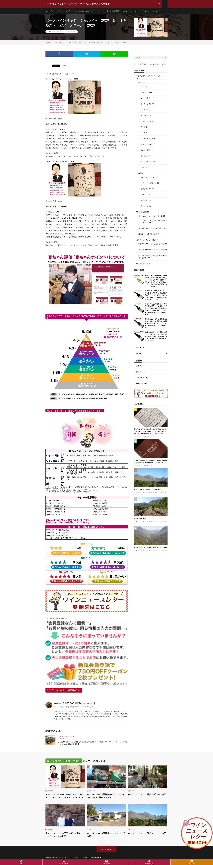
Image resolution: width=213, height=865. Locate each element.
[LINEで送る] (114, 54)
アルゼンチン (145, 92)
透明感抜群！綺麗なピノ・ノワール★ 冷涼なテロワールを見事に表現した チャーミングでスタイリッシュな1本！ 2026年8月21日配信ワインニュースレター (156, 295)
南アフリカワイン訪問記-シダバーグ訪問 (147, 794)
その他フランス (146, 121)
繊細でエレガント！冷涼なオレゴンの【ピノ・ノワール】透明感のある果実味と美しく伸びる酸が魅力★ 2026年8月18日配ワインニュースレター (156, 336)
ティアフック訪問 (140, 518)
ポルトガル (144, 156)
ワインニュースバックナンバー (154, 11)
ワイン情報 (140, 212)
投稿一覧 (89, 703)
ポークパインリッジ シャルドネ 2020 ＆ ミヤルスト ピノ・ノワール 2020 (65, 796)
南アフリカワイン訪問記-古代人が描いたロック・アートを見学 (64, 834)
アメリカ (144, 86)
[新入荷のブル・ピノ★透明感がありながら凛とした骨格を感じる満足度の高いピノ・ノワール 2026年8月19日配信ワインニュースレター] (139, 323)
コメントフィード (142, 377)
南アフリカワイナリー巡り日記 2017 (151, 244)
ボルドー (144, 150)
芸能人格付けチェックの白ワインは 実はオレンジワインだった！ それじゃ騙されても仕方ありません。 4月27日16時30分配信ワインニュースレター (151, 431)
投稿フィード (141, 372)
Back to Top (106, 849)
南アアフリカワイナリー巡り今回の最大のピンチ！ (150, 547)
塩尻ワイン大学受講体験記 (147, 234)
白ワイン (144, 200)
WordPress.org (141, 383)
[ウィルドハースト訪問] (50, 740)
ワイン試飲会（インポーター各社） (150, 228)
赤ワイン (144, 206)
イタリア (144, 98)
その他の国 (144, 115)
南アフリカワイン (147, 161)
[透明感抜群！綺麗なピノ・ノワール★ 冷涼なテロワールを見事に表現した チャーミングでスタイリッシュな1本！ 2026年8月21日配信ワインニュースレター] (139, 295)
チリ (142, 127)
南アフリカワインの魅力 (131, 11)
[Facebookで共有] (59, 54)
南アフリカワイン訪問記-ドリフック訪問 (147, 489)
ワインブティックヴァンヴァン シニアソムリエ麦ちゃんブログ (80, 857)
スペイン (144, 110)
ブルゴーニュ (145, 144)
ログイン (139, 366)
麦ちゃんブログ (141, 263)
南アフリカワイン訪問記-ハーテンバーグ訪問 (106, 834)
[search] (166, 57)
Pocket (63, 65)
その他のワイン (146, 189)
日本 (142, 167)
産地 (140, 82)
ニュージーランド (147, 138)
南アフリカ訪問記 (113, 11)
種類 (140, 173)
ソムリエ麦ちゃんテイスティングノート (89, 11)
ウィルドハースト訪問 (65, 736)
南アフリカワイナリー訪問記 (66, 31)
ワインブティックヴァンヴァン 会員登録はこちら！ (63, 690)
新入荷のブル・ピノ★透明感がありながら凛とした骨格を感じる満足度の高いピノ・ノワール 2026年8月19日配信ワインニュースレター (156, 323)
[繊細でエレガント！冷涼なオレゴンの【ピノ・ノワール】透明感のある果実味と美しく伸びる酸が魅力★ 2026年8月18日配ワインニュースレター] (139, 336)
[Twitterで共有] (87, 54)
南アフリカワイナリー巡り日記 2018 (151, 250)
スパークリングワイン (148, 183)
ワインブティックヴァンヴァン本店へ (58, 11)
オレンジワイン (146, 177)
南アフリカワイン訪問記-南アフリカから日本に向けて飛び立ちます (106, 796)
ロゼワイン (144, 194)
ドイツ (143, 133)
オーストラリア (146, 104)
